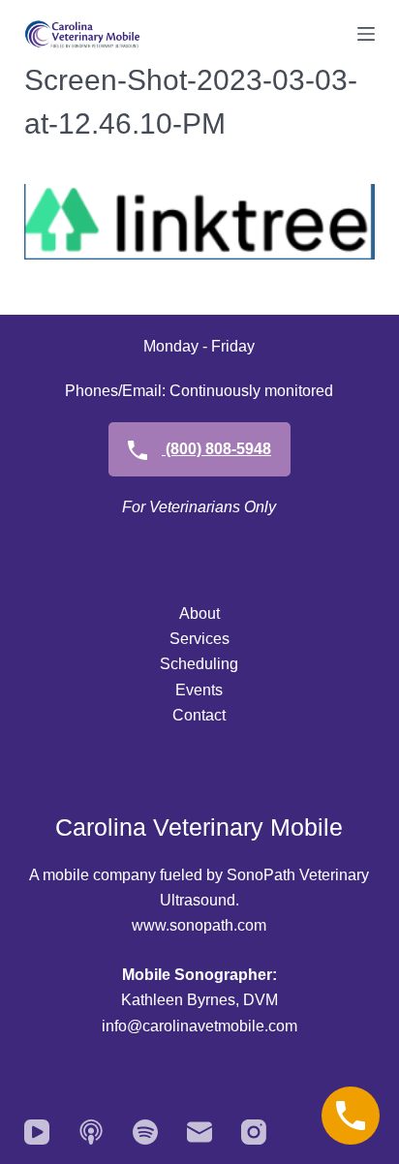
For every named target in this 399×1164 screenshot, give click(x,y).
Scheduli (190, 664)
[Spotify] (145, 1132)
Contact (199, 715)
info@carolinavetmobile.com (199, 1026)
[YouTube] (36, 1132)
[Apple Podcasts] (91, 1132)
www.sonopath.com (199, 925)
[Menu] (366, 34)
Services (199, 638)
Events (199, 690)
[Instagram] (253, 1132)
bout (205, 613)
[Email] (199, 1132)
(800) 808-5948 (216, 449)
